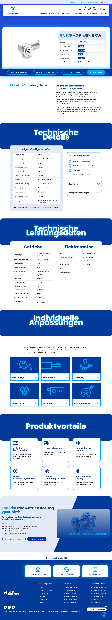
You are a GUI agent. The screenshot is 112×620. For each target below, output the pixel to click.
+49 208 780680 (66, 574)
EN (106, 2)
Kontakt (103, 13)
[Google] (9, 607)
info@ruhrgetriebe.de (37, 574)
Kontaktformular (95, 574)
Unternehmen (92, 13)
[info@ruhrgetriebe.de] (38, 569)
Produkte (43, 13)
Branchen (65, 13)
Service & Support (78, 13)
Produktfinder (54, 13)
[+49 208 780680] (66, 569)
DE (102, 2)
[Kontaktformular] (95, 569)
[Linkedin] (5, 607)
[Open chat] (104, 614)
